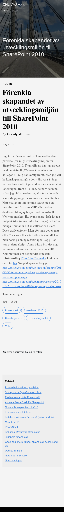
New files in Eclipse (16, 455)
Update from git (13, 450)
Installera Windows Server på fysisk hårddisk (29, 417)
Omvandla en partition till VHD (21, 407)
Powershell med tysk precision (22, 387)
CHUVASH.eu (13, 4)
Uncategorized (14, 318)
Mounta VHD (12, 422)
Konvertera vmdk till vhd (18, 412)
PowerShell (11, 427)
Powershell (11, 310)
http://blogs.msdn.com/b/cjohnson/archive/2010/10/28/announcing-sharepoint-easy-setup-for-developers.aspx (31, 272)
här (15, 263)
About (5, 10)
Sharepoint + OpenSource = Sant (23, 392)
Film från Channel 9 (33, 258)
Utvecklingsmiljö (38, 318)
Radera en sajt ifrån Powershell (22, 397)
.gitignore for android (16, 437)
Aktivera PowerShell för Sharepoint (24, 402)
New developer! (13, 460)
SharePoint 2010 (33, 310)
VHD (8, 325)
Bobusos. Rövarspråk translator (22, 432)
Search (16, 10)
